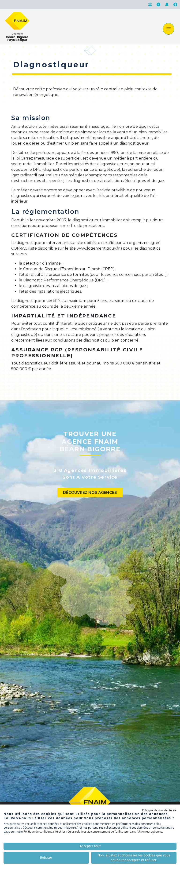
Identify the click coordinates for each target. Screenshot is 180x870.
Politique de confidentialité (159, 810)
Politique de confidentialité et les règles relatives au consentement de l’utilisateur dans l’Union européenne (92, 832)
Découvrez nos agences (90, 492)
